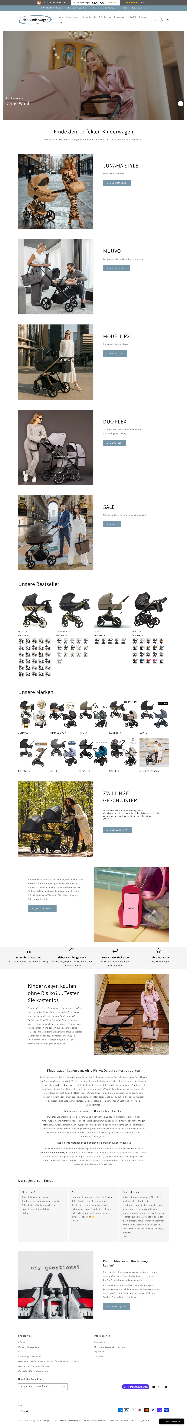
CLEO (51, 770)
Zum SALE (112, 524)
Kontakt (21, 1351)
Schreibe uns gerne (116, 1306)
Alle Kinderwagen (149, 770)
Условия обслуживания (119, 1421)
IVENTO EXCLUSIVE (26, 632)
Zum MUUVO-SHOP (116, 268)
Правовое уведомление (140, 1421)
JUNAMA (23, 732)
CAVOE (112, 770)
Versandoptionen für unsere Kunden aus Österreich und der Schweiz (48, 1361)
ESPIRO (143, 732)
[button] (73, 17)
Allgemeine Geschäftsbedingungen (109, 1347)
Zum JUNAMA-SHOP (116, 183)
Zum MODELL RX (115, 353)
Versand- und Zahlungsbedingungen (34, 1366)
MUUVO (83, 770)
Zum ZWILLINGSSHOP (117, 829)
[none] (21, 641)
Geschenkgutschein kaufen (30, 1356)
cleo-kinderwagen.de (31, 1421)
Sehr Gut (99, 2)
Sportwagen (133, 1128)
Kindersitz (115, 1160)
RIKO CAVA (98, 632)
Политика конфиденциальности (95, 1421)
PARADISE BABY (57, 732)
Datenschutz (99, 1342)
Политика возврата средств (69, 1421)
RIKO (81, 732)
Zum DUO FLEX (114, 443)
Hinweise (112, 3)
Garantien (98, 1356)
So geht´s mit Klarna (42, 908)
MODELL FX (136, 632)
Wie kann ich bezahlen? (28, 1347)
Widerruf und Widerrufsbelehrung (33, 1371)
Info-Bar (21, 1342)
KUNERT (113, 732)
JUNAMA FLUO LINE (64, 632)
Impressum (99, 1351)
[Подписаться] (64, 1386)
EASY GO (23, 770)
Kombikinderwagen (118, 1124)
